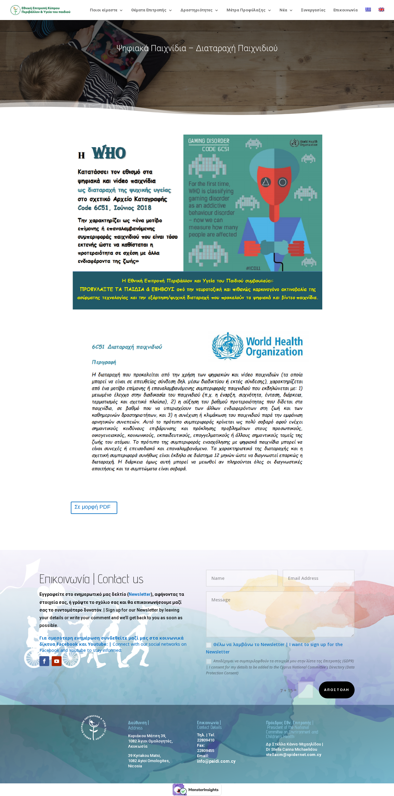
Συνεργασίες (313, 10)
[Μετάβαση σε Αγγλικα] (381, 14)
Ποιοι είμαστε (103, 10)
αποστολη (336, 689)
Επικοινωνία (345, 10)
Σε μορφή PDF (92, 507)
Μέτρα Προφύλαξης (246, 10)
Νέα (283, 10)
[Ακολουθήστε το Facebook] (44, 661)
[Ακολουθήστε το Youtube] (57, 661)
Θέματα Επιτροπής (149, 10)
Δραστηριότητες (196, 10)
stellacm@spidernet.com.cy (293, 754)
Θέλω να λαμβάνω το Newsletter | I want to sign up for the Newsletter (274, 648)
